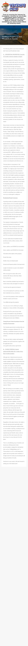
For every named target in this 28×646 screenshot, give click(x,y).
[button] (14, 26)
